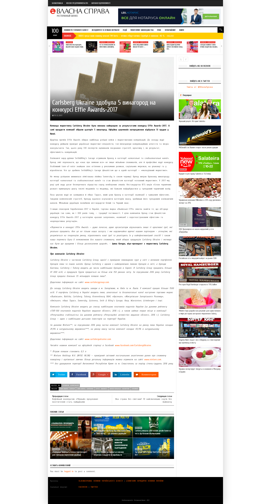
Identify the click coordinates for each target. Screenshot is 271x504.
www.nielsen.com (152, 359)
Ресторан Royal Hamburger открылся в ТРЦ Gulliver (198, 284)
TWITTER (94, 487)
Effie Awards (101, 389)
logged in (69, 471)
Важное (67, 35)
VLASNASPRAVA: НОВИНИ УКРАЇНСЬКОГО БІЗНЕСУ (101, 481)
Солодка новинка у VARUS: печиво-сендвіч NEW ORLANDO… (209, 46)
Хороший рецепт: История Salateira (192, 121)
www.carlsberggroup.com (97, 282)
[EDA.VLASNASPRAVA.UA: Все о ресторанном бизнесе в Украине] (80, 12)
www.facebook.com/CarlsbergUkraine (133, 345)
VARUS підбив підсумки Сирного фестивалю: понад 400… (175, 47)
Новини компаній (107, 42)
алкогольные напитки (119, 389)
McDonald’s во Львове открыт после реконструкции (198, 147)
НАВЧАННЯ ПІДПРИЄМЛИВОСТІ (100, 3)
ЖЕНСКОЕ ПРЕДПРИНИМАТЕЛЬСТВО (77, 3)
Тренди (69, 42)
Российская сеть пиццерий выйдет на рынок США (197, 258)
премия (135, 389)
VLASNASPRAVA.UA (57, 3)
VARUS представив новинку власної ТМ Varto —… (140, 46)
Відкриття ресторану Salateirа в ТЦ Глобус (195, 173)
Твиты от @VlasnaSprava (200, 87)
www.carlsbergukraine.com (98, 339)
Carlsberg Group (67, 389)
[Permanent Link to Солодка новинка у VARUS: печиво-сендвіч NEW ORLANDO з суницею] (192, 47)
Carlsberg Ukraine (85, 389)
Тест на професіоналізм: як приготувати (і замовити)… (107, 46)
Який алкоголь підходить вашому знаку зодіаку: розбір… (75, 46)
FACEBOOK (83, 487)
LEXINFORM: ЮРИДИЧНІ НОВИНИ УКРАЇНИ (144, 481)
